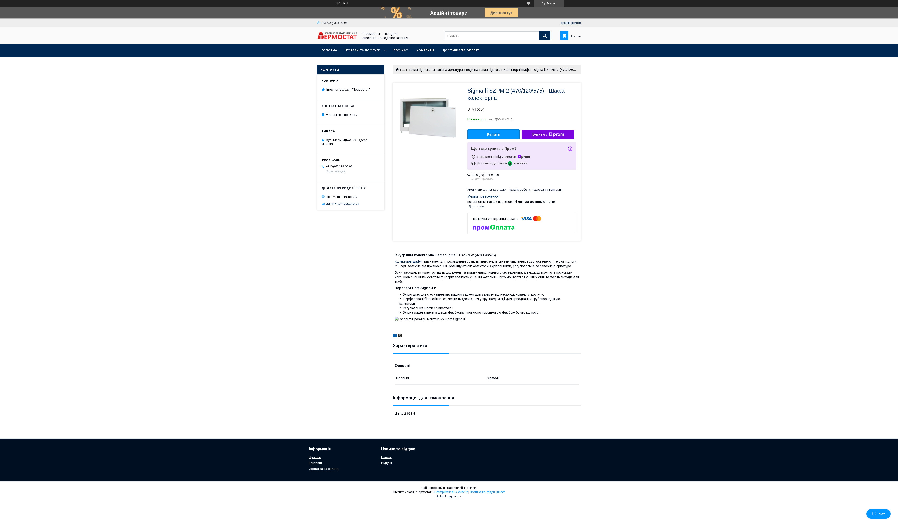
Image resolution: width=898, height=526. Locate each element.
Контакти (425, 50)
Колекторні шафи (517, 70)
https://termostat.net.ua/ (341, 197)
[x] (400, 336)
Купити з (540, 134)
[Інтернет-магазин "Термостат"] (337, 38)
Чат (882, 514)
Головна (329, 50)
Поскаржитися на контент (451, 492)
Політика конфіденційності (487, 492)
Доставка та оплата (461, 50)
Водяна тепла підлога (483, 70)
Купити (493, 134)
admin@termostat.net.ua (342, 203)
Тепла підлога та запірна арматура (436, 70)
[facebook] (395, 336)
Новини (386, 457)
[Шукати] (544, 35)
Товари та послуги (362, 50)
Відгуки (386, 463)
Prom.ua (471, 488)
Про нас (400, 50)
